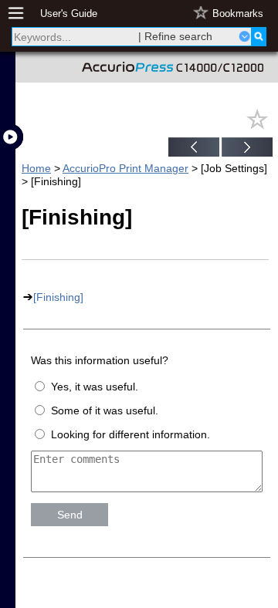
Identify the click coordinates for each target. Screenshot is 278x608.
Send (70, 514)
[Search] (258, 37)
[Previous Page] (193, 148)
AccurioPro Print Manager (125, 168)
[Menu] (24, 13)
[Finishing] (58, 297)
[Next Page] (247, 148)
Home (36, 168)
